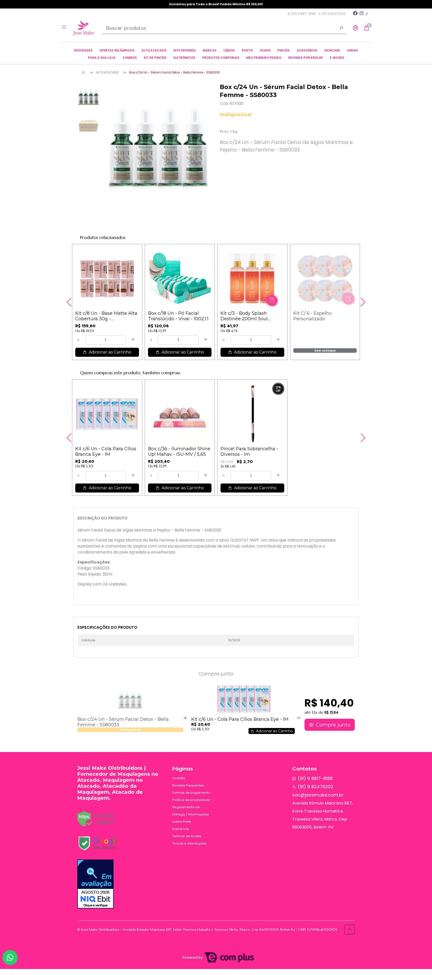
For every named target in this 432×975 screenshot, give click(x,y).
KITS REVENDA (185, 50)
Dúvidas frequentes (188, 785)
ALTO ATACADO (154, 50)
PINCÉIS (284, 50)
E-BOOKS (337, 58)
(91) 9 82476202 (333, 14)
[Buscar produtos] (341, 28)
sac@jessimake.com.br (318, 795)
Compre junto (332, 725)
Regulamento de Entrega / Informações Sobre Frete (190, 814)
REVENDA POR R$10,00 (305, 58)
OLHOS (265, 50)
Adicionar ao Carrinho (109, 352)
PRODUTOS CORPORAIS (220, 58)
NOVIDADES (83, 50)
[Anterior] (70, 302)
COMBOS (129, 58)
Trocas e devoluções (189, 843)
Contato (179, 778)
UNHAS (352, 50)
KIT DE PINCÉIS (155, 58)
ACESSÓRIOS (307, 50)
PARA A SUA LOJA (102, 58)
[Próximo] (362, 302)
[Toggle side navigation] (64, 27)
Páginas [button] (182, 768)
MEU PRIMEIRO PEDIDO (263, 58)
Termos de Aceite (186, 836)
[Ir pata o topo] (349, 929)
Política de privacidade (191, 800)
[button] (355, 28)
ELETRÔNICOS (184, 58)
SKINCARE (332, 50)
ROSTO (247, 50)
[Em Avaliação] (95, 884)
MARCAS (209, 50)
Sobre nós (180, 828)
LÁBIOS (229, 50)
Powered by (193, 957)
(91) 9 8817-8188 (303, 14)
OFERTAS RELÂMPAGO (117, 50)
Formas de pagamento (191, 792)
